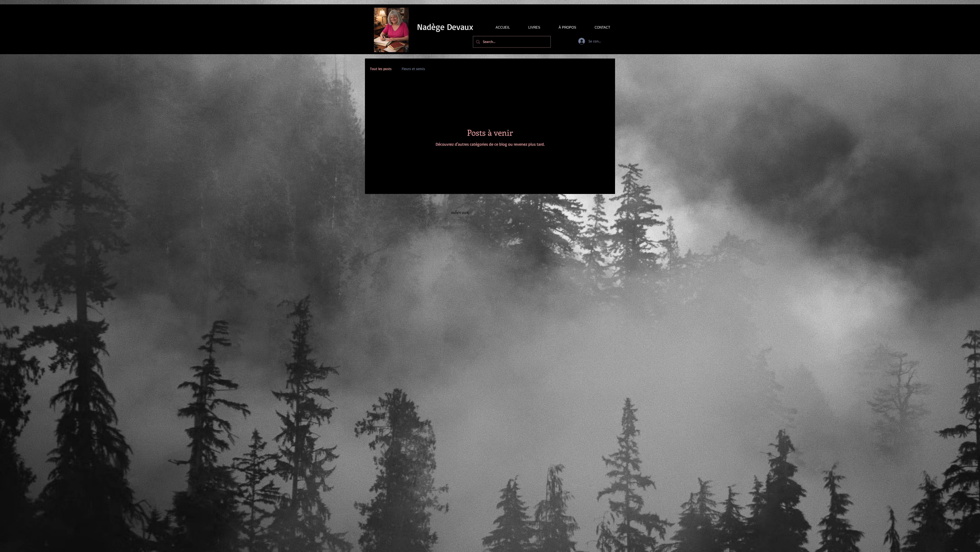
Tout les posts (380, 68)
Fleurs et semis (413, 68)
